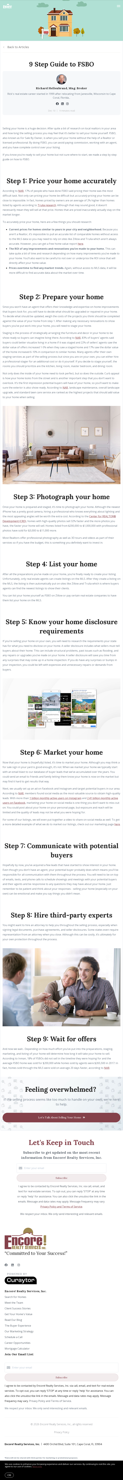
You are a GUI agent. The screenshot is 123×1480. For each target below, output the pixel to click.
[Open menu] (118, 6)
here (80, 243)
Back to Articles (18, 47)
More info (37, 1466)
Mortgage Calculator (17, 1348)
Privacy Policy (61, 1432)
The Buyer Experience (18, 1325)
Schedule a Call (13, 1337)
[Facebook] (6, 1265)
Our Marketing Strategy (19, 1331)
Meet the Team (14, 1302)
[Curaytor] (21, 1283)
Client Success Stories (18, 1308)
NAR (21, 191)
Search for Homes (15, 1297)
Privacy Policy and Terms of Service (61, 1206)
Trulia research (47, 205)
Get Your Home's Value (18, 1314)
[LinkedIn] (12, 1265)
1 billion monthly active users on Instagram (55, 798)
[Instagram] (18, 1265)
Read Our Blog (13, 1320)
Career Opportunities (17, 1343)
